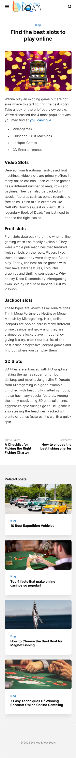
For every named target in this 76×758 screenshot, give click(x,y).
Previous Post (18, 446)
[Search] (70, 6)
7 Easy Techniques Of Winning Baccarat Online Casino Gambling (36, 703)
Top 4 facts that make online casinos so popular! (32, 583)
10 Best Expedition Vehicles (32, 526)
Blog (38, 25)
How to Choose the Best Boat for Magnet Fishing (36, 643)
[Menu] (7, 6)
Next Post (56, 445)
